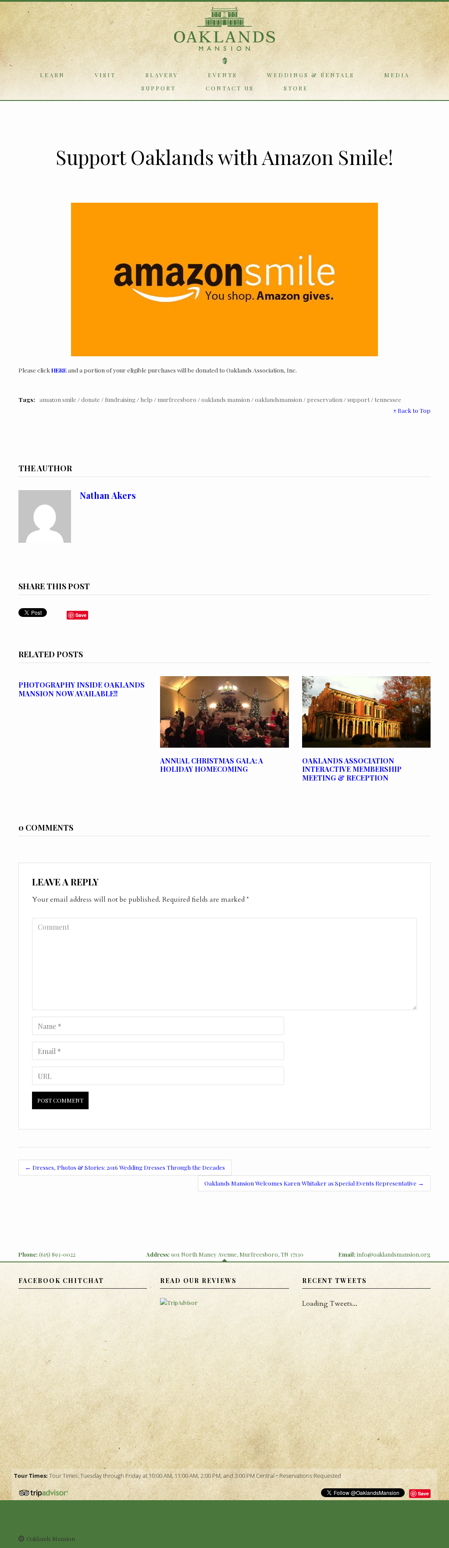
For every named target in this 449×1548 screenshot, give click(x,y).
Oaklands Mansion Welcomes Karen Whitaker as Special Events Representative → (314, 1183)
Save (423, 1493)
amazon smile (57, 399)
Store (296, 88)
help (146, 399)
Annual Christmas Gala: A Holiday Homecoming (211, 765)
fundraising (120, 399)
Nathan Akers (108, 495)
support (358, 399)
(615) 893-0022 (57, 1254)
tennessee (387, 399)
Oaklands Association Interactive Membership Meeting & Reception (352, 769)
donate (90, 399)
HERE (59, 370)
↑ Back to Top (412, 410)
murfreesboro (176, 399)
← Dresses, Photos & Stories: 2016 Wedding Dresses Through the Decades (125, 1167)
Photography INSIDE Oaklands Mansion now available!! (81, 689)
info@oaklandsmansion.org (394, 1254)
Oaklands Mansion (225, 399)
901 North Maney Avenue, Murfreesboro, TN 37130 (237, 1254)
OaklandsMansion (278, 399)
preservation (324, 399)
